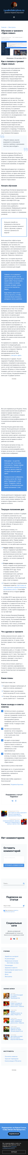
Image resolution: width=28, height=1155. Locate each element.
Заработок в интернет (11, 956)
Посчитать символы (11, 1056)
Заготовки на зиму (13, 963)
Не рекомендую (10, 958)
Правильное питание (11, 961)
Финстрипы (12, 27)
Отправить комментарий (14, 865)
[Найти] (23, 883)
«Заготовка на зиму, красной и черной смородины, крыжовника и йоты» (15, 587)
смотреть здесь (16, 355)
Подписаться (14, 1134)
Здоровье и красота (11, 967)
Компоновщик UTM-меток (13, 1061)
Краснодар (8, 972)
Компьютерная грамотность (14, 970)
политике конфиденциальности (9, 1147)
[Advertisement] (14, 394)
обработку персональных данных (11, 911)
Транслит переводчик (11, 1058)
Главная (3, 27)
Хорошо (14, 1152)
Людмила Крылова (16, 784)
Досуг (6, 974)
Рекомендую (9, 965)
